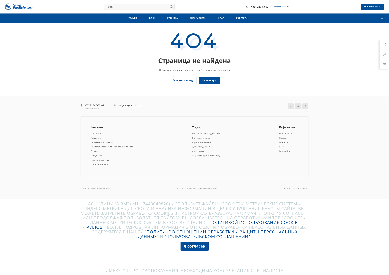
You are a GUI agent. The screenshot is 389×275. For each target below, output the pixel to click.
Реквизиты (96, 138)
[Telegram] (298, 106)
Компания (97, 127)
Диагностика (198, 151)
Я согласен (194, 246)
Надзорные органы (100, 160)
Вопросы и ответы (99, 164)
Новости (283, 138)
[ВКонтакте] (291, 106)
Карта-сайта (284, 151)
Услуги (196, 127)
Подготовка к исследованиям (206, 133)
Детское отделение (201, 146)
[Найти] (172, 7)
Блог (281, 146)
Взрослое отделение (201, 142)
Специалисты (97, 155)
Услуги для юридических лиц (206, 155)
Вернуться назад (183, 80)
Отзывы (94, 151)
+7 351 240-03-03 (258, 6)
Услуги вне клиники (201, 138)
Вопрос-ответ (285, 133)
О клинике (96, 133)
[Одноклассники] (305, 106)
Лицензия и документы (102, 142)
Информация (287, 127)
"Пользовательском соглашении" (207, 236)
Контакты (283, 142)
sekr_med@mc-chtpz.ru (130, 105)
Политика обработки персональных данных (112, 146)
